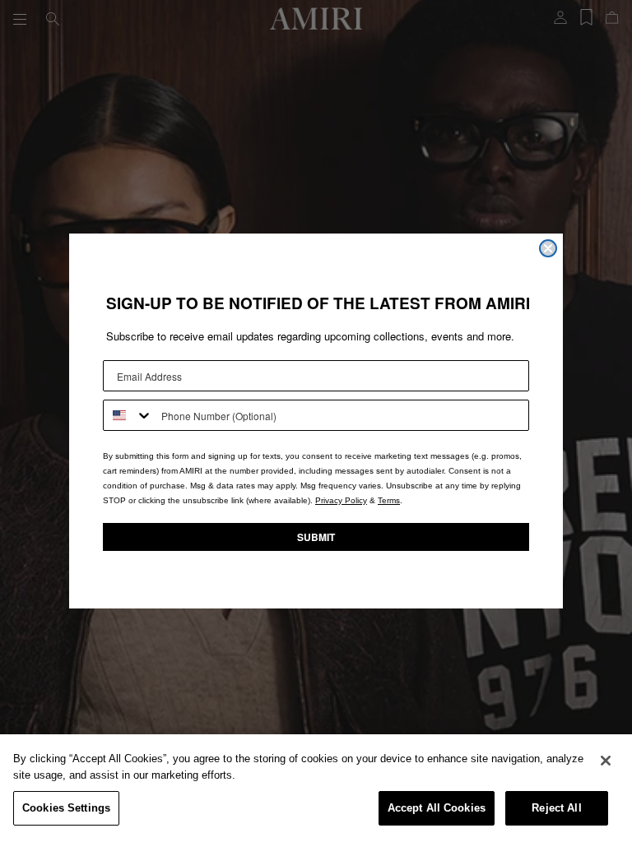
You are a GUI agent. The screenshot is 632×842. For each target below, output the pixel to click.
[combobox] (128, 415)
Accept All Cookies (437, 808)
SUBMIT (316, 537)
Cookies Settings (66, 808)
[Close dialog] (548, 248)
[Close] (606, 761)
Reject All (556, 808)
